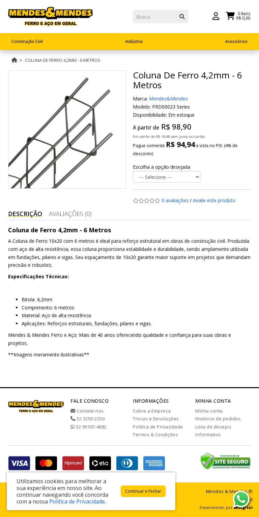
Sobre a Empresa (152, 411)
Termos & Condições (155, 434)
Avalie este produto (214, 200)
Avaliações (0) (70, 214)
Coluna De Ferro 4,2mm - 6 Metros (62, 60)
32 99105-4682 (91, 427)
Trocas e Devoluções (156, 419)
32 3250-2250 (90, 419)
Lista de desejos (213, 427)
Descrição (25, 214)
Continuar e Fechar (143, 491)
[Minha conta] (215, 16)
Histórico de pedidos (218, 419)
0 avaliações (175, 200)
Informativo (208, 434)
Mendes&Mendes (168, 98)
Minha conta (209, 411)
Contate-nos (90, 411)
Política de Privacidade (158, 427)
